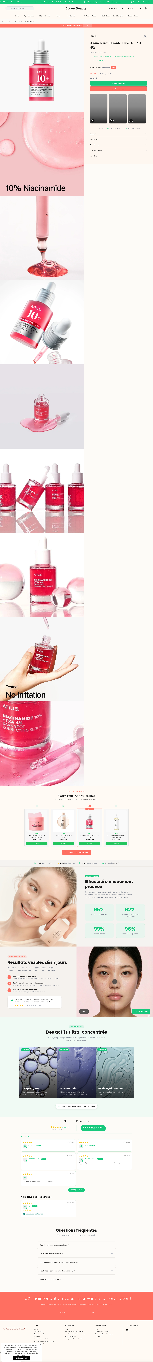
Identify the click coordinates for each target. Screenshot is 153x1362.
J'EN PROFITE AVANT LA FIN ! (90, 706)
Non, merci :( (90, 713)
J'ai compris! (21, 1358)
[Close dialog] (114, 660)
